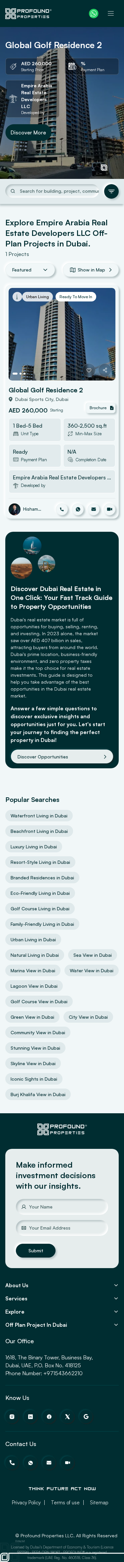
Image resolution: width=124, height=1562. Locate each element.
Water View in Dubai (91, 970)
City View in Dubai (88, 1017)
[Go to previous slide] (20, 334)
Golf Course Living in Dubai (40, 908)
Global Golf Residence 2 (46, 390)
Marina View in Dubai (33, 970)
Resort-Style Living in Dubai (40, 862)
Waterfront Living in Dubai (39, 815)
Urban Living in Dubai (33, 939)
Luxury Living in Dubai (34, 846)
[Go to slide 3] (24, 374)
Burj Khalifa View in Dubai (38, 1094)
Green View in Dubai (32, 1017)
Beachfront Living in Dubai (39, 831)
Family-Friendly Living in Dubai (42, 924)
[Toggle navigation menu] (111, 13)
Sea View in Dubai (92, 955)
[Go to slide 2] (20, 374)
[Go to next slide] (104, 334)
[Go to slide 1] (15, 374)
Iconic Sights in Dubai (34, 1079)
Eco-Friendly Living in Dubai (40, 893)
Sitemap (99, 1502)
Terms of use (65, 1502)
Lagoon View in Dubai (34, 986)
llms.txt (20, 1541)
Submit (35, 1250)
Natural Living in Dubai (35, 955)
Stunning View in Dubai (35, 1048)
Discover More (28, 132)
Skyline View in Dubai (33, 1063)
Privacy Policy (26, 1502)
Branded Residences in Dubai (42, 877)
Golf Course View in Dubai (39, 1001)
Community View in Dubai (38, 1032)
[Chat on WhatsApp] (94, 13)
